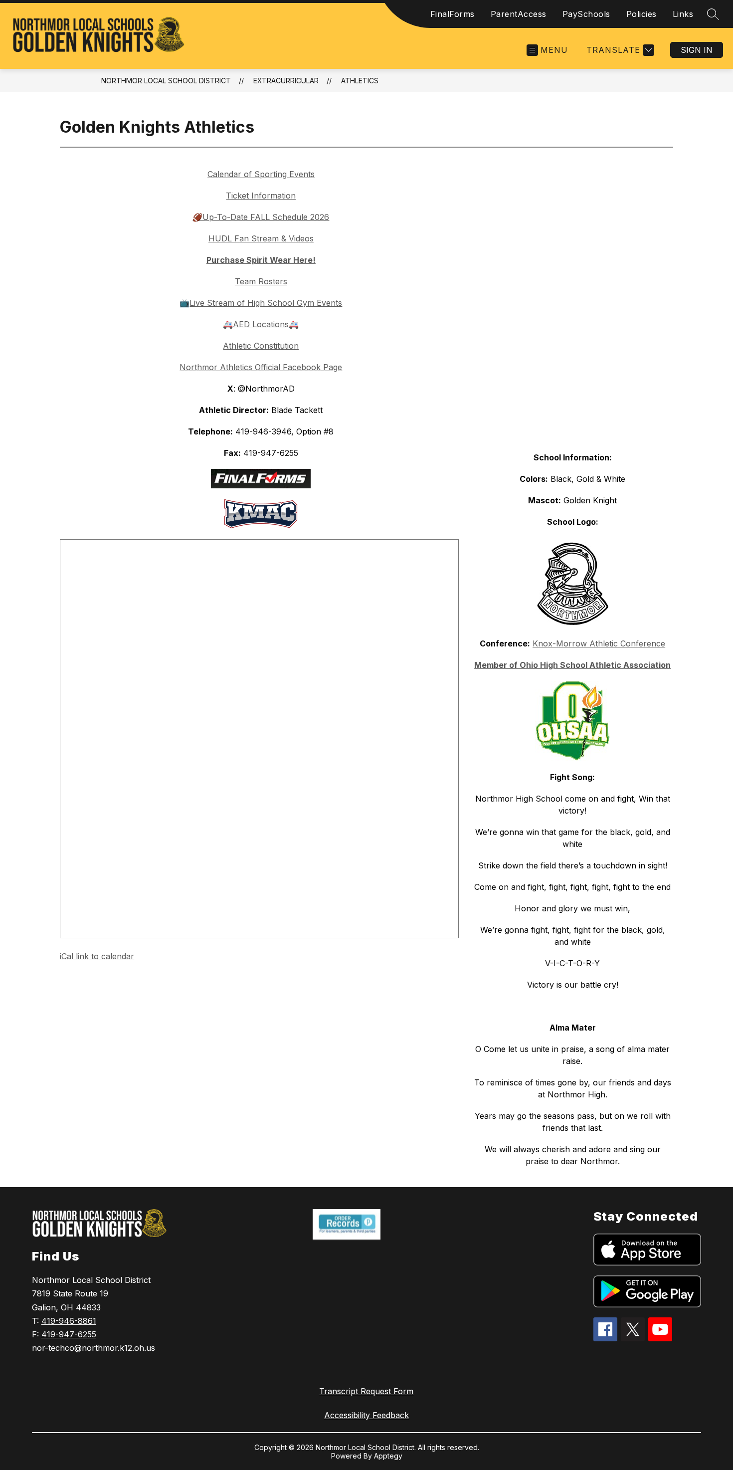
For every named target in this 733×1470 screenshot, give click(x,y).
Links (683, 14)
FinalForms (452, 14)
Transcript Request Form (366, 1391)
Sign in (697, 50)
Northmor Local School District (166, 80)
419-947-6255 (68, 1334)
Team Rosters (261, 281)
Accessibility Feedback (366, 1415)
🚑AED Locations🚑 (261, 324)
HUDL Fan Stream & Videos (261, 238)
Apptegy (388, 1456)
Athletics (359, 80)
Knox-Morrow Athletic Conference (599, 643)
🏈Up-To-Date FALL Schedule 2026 (260, 217)
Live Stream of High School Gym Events (265, 303)
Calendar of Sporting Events (261, 174)
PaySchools (586, 14)
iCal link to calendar (97, 956)
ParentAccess (519, 14)
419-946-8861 (68, 1321)
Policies (641, 14)
